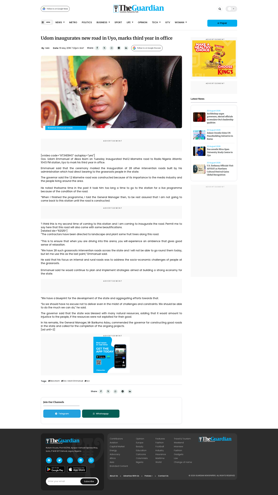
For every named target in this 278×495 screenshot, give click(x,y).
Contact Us (163, 476)
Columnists (142, 458)
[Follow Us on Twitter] (59, 460)
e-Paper (222, 23)
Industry (160, 450)
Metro (73, 22)
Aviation (114, 442)
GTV (167, 22)
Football (160, 446)
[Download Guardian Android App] (55, 469)
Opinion (142, 22)
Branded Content (119, 466)
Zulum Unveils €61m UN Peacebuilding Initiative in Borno (220, 136)
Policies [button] (148, 476)
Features (160, 438)
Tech (155, 22)
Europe (139, 442)
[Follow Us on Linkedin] (81, 460)
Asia (112, 462)
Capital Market (117, 446)
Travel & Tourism (182, 438)
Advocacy (115, 454)
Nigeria (139, 462)
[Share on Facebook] (97, 48)
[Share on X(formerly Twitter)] (104, 48)
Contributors (116, 438)
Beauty (139, 446)
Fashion (160, 442)
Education (141, 450)
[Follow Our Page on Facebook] (49, 460)
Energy (113, 450)
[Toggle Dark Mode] (231, 9)
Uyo (88, 381)
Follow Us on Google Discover (149, 48)
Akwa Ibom (55, 381)
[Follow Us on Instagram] (70, 460)
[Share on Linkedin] (126, 48)
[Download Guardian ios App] (77, 469)
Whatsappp (102, 413)
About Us (114, 476)
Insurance (161, 454)
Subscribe (89, 481)
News (59, 22)
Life (129, 22)
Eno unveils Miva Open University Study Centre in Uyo (220, 152)
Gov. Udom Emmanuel (73, 381)
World (158, 462)
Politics (87, 22)
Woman (180, 22)
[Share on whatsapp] (112, 48)
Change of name (183, 462)
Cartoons (141, 454)
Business (102, 22)
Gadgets (178, 454)
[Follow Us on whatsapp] (91, 460)
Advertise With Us (131, 476)
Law (176, 458)
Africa (113, 458)
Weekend (179, 442)
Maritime (160, 458)
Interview (178, 446)
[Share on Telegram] (119, 48)
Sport (118, 22)
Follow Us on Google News (57, 9)
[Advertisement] (214, 231)
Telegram (63, 413)
